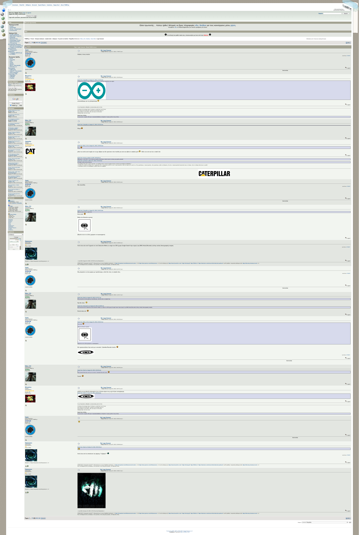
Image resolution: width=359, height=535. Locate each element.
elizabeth (11, 226)
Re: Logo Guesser (106, 50)
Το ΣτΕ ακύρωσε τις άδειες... (14, 154)
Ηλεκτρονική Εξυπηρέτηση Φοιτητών (14, 43)
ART (11, 61)
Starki (27, 50)
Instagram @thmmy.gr (16, 52)
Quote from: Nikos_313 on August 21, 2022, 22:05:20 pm (90, 145)
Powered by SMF (170, 531)
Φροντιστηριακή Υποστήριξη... (14, 149)
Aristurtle (12, 60)
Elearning (12, 37)
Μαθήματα (28, 5)
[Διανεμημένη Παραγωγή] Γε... (14, 141)
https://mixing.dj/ (186, 263)
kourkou (11, 150)
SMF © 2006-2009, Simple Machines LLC (184, 531)
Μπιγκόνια (28, 75)
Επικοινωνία (13, 30)
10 (36, 42)
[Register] (4, 35)
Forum (11, 26)
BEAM (12, 64)
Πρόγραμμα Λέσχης (15, 40)
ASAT (11, 62)
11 (37, 42)
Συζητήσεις (49, 5)
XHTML (185, 532)
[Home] (4, 10)
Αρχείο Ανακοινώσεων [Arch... (14, 110)
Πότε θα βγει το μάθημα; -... (14, 127)
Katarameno (28, 241)
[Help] (3, 18)
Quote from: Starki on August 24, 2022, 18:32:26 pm (89, 370)
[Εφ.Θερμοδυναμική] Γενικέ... (14, 136)
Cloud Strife (12, 124)
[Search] (4, 22)
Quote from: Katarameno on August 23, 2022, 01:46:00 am (91, 305)
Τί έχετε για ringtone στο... (13, 180)
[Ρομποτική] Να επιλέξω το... (14, 189)
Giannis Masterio (13, 164)
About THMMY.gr (65, 5)
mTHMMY (13, 54)
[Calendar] (2, 27)
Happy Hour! (56, 5)
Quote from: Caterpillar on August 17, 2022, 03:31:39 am (90, 124)
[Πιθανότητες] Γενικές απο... (14, 145)
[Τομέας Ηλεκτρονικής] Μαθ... (14, 158)
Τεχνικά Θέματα (42, 5)
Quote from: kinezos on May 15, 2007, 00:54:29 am (89, 157)
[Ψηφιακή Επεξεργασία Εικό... (14, 193)
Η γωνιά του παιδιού (63, 38)
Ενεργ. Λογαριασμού (15, 29)
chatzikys (88, 38)
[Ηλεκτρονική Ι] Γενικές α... (13, 163)
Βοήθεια (203, 25)
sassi (10, 186)
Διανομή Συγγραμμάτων (16, 45)
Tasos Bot (11, 194)
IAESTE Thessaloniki (16, 71)
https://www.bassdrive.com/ (175, 263)
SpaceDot (12, 75)
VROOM (12, 76)
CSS (189, 532)
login (24, 12)
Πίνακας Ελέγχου (13, 81)
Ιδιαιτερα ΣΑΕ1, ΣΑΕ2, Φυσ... (14, 171)
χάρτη (233, 25)
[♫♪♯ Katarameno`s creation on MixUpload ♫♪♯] (27, 264)
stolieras (11, 220)
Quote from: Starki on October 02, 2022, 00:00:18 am (90, 447)
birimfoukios (11, 225)
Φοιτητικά (34, 5)
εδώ (196, 25)
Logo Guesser (100, 38)
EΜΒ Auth (13, 69)
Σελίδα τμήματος (14, 34)
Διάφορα (55, 38)
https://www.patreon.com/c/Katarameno (148, 263)
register (29, 12)
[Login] (3, 31)
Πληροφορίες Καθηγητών (12, 50)
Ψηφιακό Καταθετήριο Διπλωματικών (15, 47)
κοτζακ (10, 228)
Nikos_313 (11, 111)
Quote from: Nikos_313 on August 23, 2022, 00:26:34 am (90, 321)
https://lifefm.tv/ (194, 263)
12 (39, 42)
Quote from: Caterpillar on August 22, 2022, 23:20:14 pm (90, 210)
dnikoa (10, 221)
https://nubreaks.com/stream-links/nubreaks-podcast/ (210, 263)
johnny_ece (12, 159)
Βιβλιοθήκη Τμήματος (15, 36)
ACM (11, 58)
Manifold (11, 219)
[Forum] (2, 14)
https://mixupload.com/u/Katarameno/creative (125, 263)
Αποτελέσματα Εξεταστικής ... (14, 114)
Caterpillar (28, 141)
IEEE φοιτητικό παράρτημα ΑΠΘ (13, 73)
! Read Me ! (22, 5)
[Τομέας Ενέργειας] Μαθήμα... (14, 132)
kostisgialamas (12, 172)
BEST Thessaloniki (15, 65)
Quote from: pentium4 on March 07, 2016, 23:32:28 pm (90, 160)
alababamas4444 (13, 128)
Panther (12, 78)
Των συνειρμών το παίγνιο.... (14, 119)
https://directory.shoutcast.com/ (250, 263)
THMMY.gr (27, 38)
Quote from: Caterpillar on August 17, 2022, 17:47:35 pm (90, 79)
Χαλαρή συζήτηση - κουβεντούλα (43, 38)
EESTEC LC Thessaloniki (12, 67)
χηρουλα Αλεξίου (13, 120)
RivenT (11, 190)
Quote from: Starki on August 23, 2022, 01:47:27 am (89, 297)
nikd (10, 224)
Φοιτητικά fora (14, 38)
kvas (10, 222)
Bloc (182, 532)
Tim (10, 223)
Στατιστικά (11, 198)
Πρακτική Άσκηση (15, 41)
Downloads (15, 5)
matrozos (11, 229)
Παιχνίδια (71, 38)
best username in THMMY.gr (14, 176)
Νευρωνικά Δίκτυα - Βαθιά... (14, 185)
